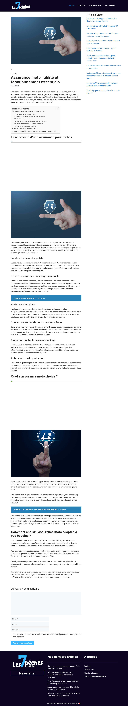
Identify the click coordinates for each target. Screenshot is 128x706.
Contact (87, 666)
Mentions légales (91, 673)
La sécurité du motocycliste (25, 114)
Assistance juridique (24, 119)
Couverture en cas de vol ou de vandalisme (31, 121)
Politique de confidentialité (95, 677)
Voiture (81, 6)
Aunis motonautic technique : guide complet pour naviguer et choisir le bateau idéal (101, 58)
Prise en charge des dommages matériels (31, 116)
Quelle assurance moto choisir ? (25, 128)
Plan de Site (89, 670)
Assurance (110, 6)
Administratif (95, 6)
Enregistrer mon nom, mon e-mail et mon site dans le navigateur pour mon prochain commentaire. (47, 635)
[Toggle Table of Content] (56, 108)
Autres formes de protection (26, 126)
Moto (71, 6)
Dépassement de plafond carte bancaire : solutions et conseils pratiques (60, 675)
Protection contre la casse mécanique (30, 124)
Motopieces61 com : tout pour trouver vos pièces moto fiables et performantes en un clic (103, 75)
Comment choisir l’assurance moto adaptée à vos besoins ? (36, 131)
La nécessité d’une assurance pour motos (28, 111)
